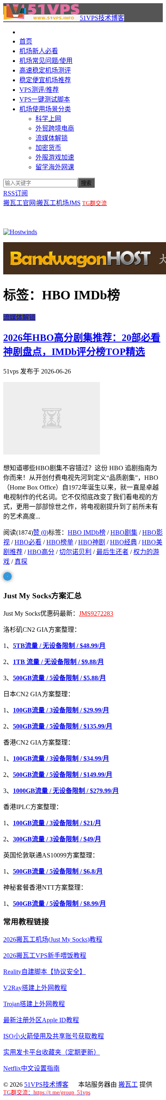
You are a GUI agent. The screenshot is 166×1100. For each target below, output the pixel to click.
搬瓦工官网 (19, 202)
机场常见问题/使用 (46, 60)
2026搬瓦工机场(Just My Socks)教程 (52, 939)
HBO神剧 (91, 542)
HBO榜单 (59, 542)
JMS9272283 (96, 613)
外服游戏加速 (54, 157)
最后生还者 (112, 551)
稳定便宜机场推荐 (45, 80)
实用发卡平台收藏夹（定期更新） (51, 1052)
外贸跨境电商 (54, 128)
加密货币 (48, 147)
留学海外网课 (54, 167)
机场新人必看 (38, 51)
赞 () (40, 532)
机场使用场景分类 (45, 109)
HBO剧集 (123, 532)
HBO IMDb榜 (87, 532)
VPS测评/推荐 (39, 89)
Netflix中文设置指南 (31, 1068)
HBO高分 (40, 551)
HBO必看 (28, 542)
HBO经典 (123, 542)
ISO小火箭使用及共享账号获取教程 (53, 1036)
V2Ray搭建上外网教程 (35, 987)
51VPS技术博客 (102, 18)
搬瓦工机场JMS (59, 202)
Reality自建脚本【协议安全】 (44, 971)
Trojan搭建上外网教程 (34, 1003)
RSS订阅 (15, 193)
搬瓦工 (128, 1084)
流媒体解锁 (51, 138)
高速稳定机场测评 (45, 70)
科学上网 (48, 118)
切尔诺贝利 (75, 551)
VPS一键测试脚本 (44, 99)
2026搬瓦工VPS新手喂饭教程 (44, 955)
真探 (21, 561)
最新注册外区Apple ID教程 (41, 1020)
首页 (25, 41)
